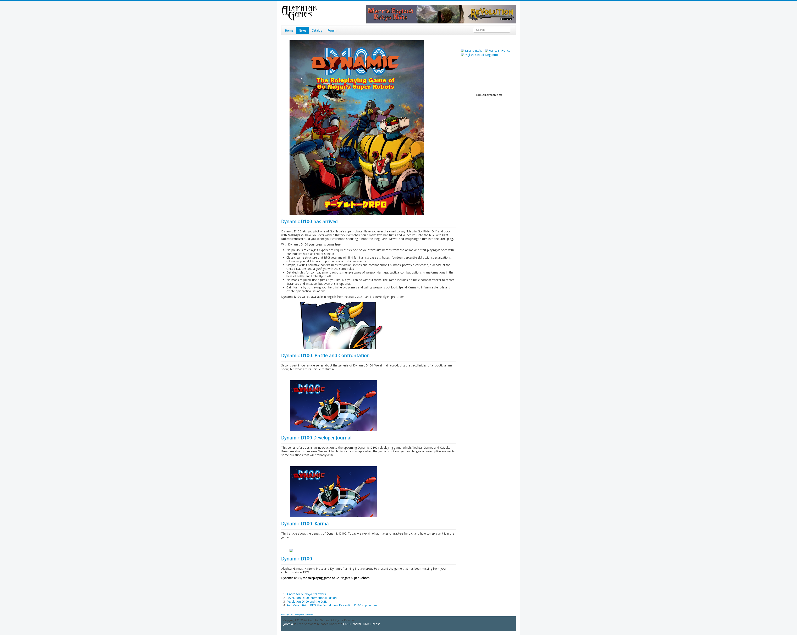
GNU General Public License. (362, 624)
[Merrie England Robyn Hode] (441, 14)
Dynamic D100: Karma (305, 523)
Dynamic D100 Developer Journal (316, 437)
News (302, 30)
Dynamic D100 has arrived (309, 221)
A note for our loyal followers (306, 594)
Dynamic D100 (296, 558)
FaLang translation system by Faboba (297, 614)
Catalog (317, 30)
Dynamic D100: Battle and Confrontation (325, 355)
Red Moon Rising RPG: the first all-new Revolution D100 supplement (332, 605)
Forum (332, 30)
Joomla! (288, 624)
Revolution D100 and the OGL (306, 601)
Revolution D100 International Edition (311, 598)
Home (289, 30)
